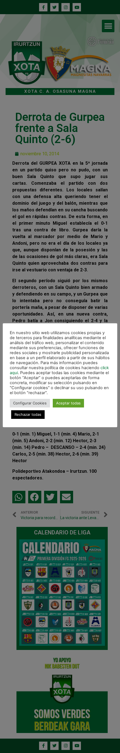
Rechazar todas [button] (28, 414)
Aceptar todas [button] (68, 403)
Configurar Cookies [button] (30, 403)
